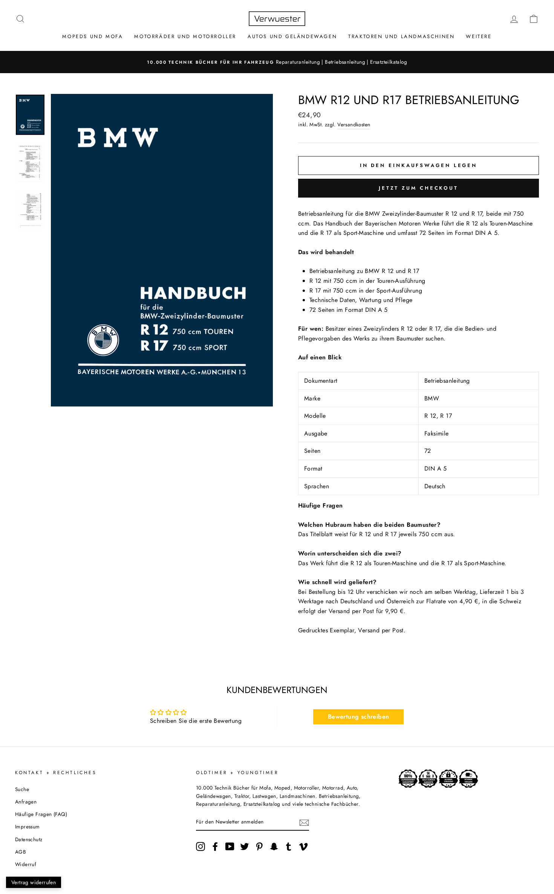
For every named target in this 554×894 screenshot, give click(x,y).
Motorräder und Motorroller (185, 36)
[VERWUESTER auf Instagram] (200, 846)
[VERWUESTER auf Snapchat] (274, 846)
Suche (22, 789)
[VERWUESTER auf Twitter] (244, 846)
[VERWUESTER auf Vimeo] (303, 846)
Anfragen (26, 801)
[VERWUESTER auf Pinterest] (259, 846)
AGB (20, 852)
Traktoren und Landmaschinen (401, 36)
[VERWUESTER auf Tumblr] (288, 846)
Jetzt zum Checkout (418, 188)
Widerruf (25, 864)
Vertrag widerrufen (33, 882)
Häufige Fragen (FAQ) (41, 814)
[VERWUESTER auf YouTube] (229, 846)
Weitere (478, 36)
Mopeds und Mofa (92, 36)
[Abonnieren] (304, 822)
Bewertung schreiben (358, 716)
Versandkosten (353, 124)
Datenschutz (28, 839)
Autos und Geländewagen (292, 36)
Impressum (27, 826)
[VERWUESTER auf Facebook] (215, 846)
